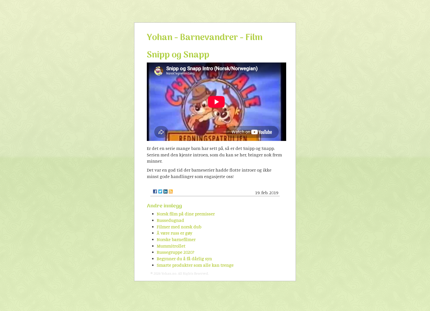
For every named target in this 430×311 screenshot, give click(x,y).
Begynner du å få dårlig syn (184, 258)
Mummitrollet (171, 246)
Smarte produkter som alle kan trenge (195, 265)
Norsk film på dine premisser (186, 213)
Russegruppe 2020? (175, 252)
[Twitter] (160, 191)
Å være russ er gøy (174, 233)
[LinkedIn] (165, 191)
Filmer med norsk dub (179, 226)
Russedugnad (170, 220)
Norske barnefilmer (176, 239)
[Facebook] (155, 191)
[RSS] (171, 191)
